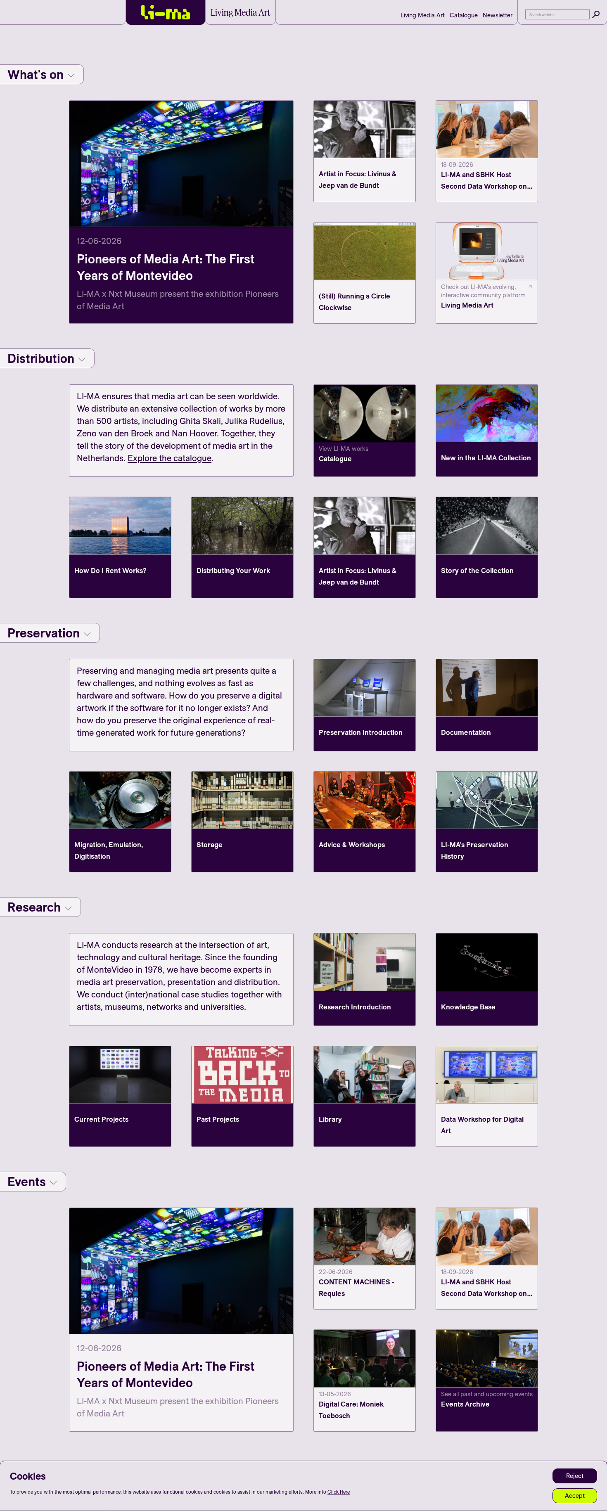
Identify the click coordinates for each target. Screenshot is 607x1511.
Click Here (338, 1492)
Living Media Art (423, 15)
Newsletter (497, 15)
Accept (575, 1495)
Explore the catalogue (169, 457)
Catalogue (464, 15)
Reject (574, 1476)
